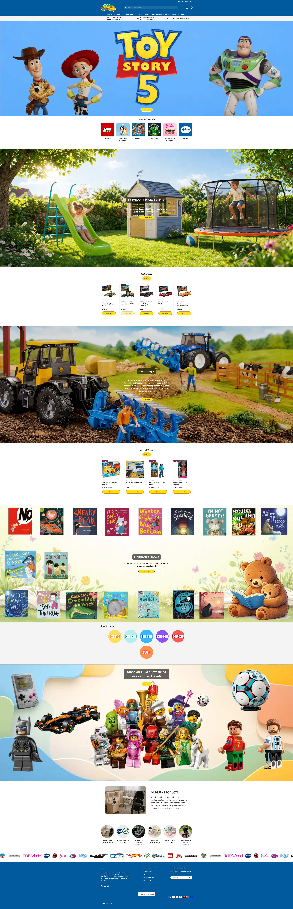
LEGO (107, 876)
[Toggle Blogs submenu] (185, 14)
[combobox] (151, 7)
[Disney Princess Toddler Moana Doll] (182, 469)
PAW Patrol (138, 138)
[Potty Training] (169, 831)
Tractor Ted (154, 138)
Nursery (174, 14)
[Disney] (185, 129)
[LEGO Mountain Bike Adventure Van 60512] (128, 291)
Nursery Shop (107, 840)
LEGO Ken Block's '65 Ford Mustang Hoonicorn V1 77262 (146, 303)
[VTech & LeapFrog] (122, 831)
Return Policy (147, 880)
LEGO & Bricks (129, 14)
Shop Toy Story (146, 109)
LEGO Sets (107, 138)
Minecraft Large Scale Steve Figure (157, 483)
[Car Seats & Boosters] (138, 831)
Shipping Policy (148, 871)
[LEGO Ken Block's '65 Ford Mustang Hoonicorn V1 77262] (146, 291)
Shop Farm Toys (146, 399)
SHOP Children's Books (146, 571)
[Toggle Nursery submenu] (178, 14)
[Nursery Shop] (107, 831)
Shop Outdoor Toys (147, 217)
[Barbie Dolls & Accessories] (170, 129)
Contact (180, 1)
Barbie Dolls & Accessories (170, 139)
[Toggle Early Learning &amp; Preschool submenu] (170, 14)
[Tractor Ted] (154, 129)
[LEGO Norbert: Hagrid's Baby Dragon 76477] (109, 291)
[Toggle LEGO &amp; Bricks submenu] (135, 14)
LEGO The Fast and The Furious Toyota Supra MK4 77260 (183, 303)
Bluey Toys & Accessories (123, 139)
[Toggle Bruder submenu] (122, 14)
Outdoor (146, 14)
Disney (185, 138)
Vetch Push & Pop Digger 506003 (109, 483)
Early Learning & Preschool (160, 14)
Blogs (182, 14)
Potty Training (170, 840)
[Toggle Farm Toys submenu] (114, 14)
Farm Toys (110, 14)
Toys (138, 14)
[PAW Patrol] (138, 129)
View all (146, 278)
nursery (122, 876)
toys (107, 878)
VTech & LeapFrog (123, 840)
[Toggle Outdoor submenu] (150, 14)
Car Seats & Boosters (139, 841)
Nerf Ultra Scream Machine (134, 482)
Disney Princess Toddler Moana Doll (180, 483)
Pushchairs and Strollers (185, 841)
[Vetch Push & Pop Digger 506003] (111, 469)
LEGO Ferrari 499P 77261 (163, 303)
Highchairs (154, 840)
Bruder (119, 14)
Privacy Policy (188, 1)
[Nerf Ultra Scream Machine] (135, 469)
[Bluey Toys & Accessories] (123, 129)
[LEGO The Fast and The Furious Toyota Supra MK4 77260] (184, 291)
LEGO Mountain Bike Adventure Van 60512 (127, 303)
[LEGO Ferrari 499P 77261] (165, 291)
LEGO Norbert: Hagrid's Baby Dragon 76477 (108, 303)
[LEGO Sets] (107, 129)
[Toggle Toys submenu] (141, 14)
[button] (191, 7)
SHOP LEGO (147, 684)
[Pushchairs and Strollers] (185, 831)
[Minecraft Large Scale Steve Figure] (158, 469)
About (145, 874)
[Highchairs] (154, 831)
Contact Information (149, 877)
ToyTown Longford (108, 903)
